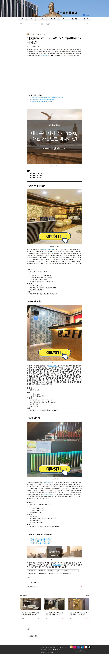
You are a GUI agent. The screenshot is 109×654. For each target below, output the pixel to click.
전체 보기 (87, 595)
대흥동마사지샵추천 (53, 573)
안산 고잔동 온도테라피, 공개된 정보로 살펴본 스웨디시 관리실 (54, 614)
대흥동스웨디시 (74, 570)
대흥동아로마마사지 (63, 570)
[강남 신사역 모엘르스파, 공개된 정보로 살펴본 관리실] (30, 604)
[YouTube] (85, 647)
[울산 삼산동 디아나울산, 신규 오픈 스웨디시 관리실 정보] (78, 604)
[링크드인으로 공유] (35, 582)
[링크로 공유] (38, 582)
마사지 (28, 24)
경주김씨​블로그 (67, 12)
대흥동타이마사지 (52, 570)
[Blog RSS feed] (71, 647)
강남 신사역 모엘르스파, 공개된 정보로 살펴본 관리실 (30, 613)
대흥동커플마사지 (32, 573)
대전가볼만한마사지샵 (66, 573)
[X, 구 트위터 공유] (31, 582)
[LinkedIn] (82, 647)
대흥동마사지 (42, 570)
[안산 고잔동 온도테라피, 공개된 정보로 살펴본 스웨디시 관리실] (54, 604)
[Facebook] (78, 647)
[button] (87, 23)
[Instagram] (74, 647)
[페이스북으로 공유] (27, 582)
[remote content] (54, 75)
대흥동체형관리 (42, 573)
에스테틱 (35, 24)
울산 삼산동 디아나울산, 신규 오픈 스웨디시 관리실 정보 (78, 613)
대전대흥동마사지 (32, 570)
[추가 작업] (81, 34)
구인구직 (48, 24)
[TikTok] (89, 647)
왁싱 (42, 24)
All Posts (22, 24)
